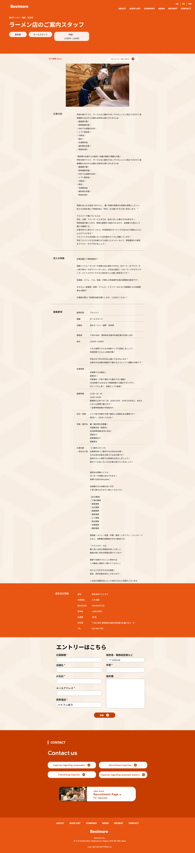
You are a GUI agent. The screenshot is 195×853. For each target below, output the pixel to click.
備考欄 (109, 676)
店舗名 (59, 665)
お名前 (59, 676)
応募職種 (61, 655)
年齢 (108, 665)
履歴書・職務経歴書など (119, 655)
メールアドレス (64, 688)
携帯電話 (61, 699)
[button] (186, 8)
